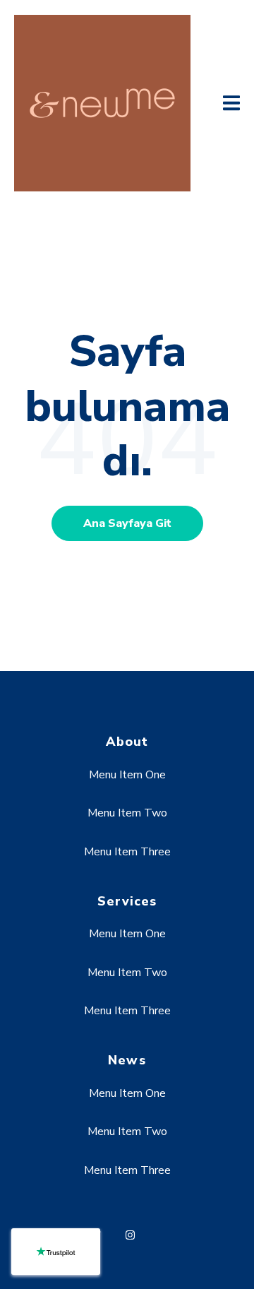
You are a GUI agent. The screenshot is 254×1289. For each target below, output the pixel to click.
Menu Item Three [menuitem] (127, 852)
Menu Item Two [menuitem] (127, 813)
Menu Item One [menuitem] (127, 775)
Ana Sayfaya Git (127, 523)
